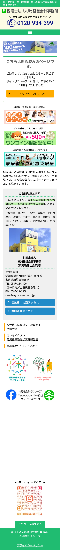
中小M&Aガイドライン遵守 (22, 346)
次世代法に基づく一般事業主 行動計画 (24, 327)
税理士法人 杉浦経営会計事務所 (29, 11)
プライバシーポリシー (30, 545)
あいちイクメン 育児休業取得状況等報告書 (22, 337)
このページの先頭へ (30, 524)
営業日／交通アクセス (25, 302)
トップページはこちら (32, 94)
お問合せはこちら (22, 311)
